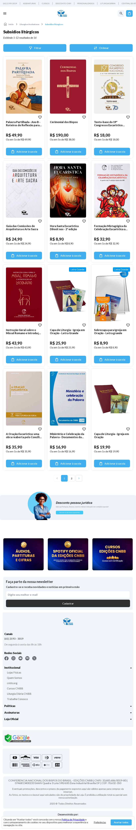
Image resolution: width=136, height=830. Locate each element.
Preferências (100, 822)
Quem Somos (14, 677)
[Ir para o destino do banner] (68, 506)
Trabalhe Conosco (17, 698)
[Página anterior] (57, 478)
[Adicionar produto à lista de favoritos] (40, 117)
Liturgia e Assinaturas (29, 24)
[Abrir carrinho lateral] (129, 13)
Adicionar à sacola (26, 151)
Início (11, 24)
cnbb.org (12, 683)
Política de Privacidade (73, 819)
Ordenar (104, 47)
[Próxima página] (79, 478)
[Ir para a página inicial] (62, 13)
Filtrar (37, 47)
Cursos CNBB (15, 688)
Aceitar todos (121, 822)
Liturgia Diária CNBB (19, 693)
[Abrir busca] (121, 13)
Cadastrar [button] (68, 603)
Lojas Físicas (14, 672)
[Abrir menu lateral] (4, 13)
